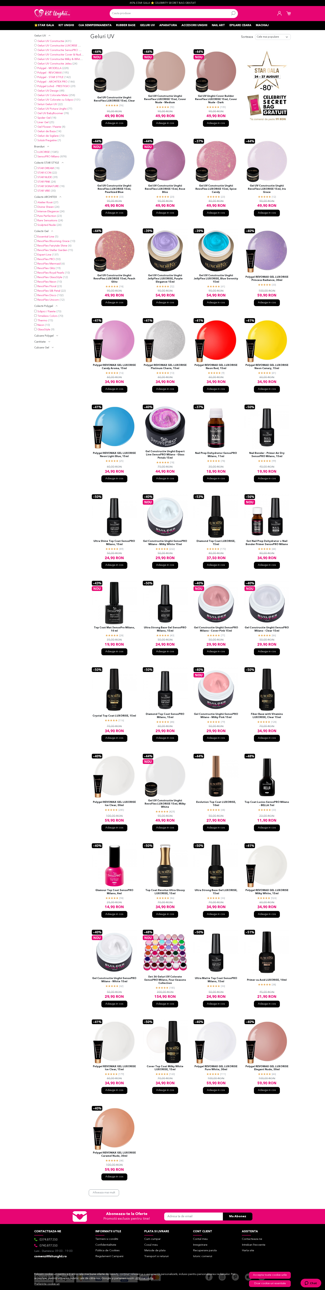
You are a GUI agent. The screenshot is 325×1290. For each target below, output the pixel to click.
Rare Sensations (47, 220)
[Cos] (288, 13)
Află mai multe (144, 1278)
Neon (40, 325)
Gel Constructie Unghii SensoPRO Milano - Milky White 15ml (165, 543)
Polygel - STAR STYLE (50, 77)
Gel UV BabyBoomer (50, 113)
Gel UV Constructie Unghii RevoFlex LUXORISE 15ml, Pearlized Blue (114, 189)
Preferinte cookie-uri (47, 1284)
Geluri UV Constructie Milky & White (59, 59)
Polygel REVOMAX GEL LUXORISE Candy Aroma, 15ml (114, 367)
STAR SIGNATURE (48, 186)
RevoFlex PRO (46, 259)
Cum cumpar (152, 1239)
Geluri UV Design (48, 90)
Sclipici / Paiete (46, 311)
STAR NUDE (44, 177)
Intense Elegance (48, 211)
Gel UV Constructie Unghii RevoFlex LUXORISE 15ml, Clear (114, 99)
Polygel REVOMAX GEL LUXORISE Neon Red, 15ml (215, 367)
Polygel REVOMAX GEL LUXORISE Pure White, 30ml (215, 1068)
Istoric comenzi (202, 1256)
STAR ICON (44, 172)
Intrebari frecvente (253, 1245)
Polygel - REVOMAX (49, 72)
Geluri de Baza (46, 131)
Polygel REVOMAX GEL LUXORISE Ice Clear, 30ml (114, 804)
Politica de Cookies (107, 1250)
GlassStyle (43, 329)
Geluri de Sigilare (48, 136)
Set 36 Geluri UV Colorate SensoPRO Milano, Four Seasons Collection (165, 980)
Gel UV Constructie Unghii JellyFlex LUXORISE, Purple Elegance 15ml (165, 278)
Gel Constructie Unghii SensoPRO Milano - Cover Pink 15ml (216, 629)
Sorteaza (247, 37)
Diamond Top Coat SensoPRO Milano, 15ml (165, 716)
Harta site (248, 1250)
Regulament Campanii (109, 1256)
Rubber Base (125, 25)
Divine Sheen (45, 207)
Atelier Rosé (45, 202)
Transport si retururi (156, 1256)
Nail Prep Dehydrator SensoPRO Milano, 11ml (216, 455)
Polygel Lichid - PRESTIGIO (53, 86)
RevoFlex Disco (46, 295)
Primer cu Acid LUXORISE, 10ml (267, 980)
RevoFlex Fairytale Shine (52, 245)
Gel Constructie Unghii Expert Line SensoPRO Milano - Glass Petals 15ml (165, 454)
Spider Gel (44, 118)
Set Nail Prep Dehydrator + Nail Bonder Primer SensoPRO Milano (267, 543)
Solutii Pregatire (47, 140)
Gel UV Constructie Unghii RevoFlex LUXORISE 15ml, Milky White (165, 803)
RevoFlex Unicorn (48, 300)
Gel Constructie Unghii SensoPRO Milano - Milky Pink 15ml (216, 716)
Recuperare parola (205, 1250)
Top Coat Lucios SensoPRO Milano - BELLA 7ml (267, 804)
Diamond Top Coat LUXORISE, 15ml (216, 543)
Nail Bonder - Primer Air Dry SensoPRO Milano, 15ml (267, 455)
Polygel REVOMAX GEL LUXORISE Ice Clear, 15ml (114, 1068)
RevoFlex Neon (46, 282)
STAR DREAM (45, 168)
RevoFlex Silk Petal (48, 291)
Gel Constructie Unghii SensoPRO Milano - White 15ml (114, 980)
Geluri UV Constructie (50, 41)
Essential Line (45, 236)
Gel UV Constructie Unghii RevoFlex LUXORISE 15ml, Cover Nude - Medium (165, 99)
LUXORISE (43, 152)
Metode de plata (155, 1250)
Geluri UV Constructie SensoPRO (57, 50)
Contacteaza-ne (252, 1239)
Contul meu (200, 1239)
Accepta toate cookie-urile (270, 1275)
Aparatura (168, 25)
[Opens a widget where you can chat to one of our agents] (310, 1283)
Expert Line (44, 254)
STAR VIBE (43, 191)
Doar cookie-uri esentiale (270, 1283)
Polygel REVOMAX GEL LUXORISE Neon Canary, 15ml (266, 367)
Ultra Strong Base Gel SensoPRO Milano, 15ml (165, 629)
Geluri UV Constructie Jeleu (54, 63)
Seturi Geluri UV (47, 104)
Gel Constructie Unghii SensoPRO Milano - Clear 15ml (267, 629)
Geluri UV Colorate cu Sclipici (55, 100)
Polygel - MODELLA (49, 68)
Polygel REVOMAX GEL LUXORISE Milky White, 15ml (266, 892)
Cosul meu (151, 1245)
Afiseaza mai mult (104, 1192)
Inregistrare (200, 1245)
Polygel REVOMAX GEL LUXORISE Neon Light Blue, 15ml (114, 455)
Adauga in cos (114, 123)
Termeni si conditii (106, 1239)
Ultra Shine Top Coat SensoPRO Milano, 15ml (114, 543)
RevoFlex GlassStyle (49, 277)
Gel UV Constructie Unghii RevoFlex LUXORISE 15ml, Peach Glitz (114, 278)
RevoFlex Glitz (46, 268)
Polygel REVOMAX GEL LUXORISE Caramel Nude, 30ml (114, 1154)
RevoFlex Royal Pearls (50, 272)
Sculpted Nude (46, 225)
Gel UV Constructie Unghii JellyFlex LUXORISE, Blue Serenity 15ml (216, 278)
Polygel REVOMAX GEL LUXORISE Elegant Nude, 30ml (266, 1068)
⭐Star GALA (44, 25)
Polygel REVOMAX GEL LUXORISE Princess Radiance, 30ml (266, 278)
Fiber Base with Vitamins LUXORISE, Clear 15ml (267, 716)
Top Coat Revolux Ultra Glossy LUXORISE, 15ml (165, 892)
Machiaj (262, 25)
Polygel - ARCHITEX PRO (52, 81)
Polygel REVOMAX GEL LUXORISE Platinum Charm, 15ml (165, 367)
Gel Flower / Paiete (49, 127)
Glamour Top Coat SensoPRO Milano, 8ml (114, 892)
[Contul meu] (279, 13)
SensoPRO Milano (48, 156)
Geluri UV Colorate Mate (52, 95)
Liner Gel (43, 122)
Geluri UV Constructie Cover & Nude (60, 54)
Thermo (42, 320)
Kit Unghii (66, 25)
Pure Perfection (46, 216)
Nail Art (218, 25)
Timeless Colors (47, 316)
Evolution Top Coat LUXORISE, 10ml (216, 804)
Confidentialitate (105, 1245)
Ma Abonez (237, 1216)
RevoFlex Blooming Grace (53, 241)
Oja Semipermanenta (95, 25)
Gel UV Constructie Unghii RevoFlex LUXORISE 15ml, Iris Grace (267, 189)
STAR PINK (43, 181)
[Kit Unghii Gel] (52, 13)
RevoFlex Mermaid (49, 263)
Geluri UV (147, 25)
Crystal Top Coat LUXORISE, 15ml (114, 716)
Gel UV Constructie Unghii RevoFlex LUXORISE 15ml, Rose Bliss (165, 189)
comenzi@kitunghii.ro (50, 1256)
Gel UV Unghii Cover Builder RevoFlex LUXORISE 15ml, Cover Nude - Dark (216, 99)
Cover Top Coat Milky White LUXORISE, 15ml (165, 1068)
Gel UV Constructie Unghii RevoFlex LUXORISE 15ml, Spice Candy (216, 189)
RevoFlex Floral (46, 286)
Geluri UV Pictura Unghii (52, 109)
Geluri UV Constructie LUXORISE (57, 45)
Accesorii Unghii (194, 25)
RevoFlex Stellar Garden (52, 250)
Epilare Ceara (240, 25)
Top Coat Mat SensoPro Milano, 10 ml (114, 629)
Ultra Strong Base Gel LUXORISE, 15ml (216, 892)
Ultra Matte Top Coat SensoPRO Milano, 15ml (216, 980)
